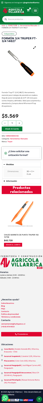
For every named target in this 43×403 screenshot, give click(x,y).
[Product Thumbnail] (34, 47)
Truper (9, 141)
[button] (35, 10)
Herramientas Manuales (28, 25)
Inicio (3, 25)
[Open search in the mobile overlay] (21, 19)
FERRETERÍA (12, 25)
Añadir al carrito (12, 129)
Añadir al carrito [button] (13, 245)
